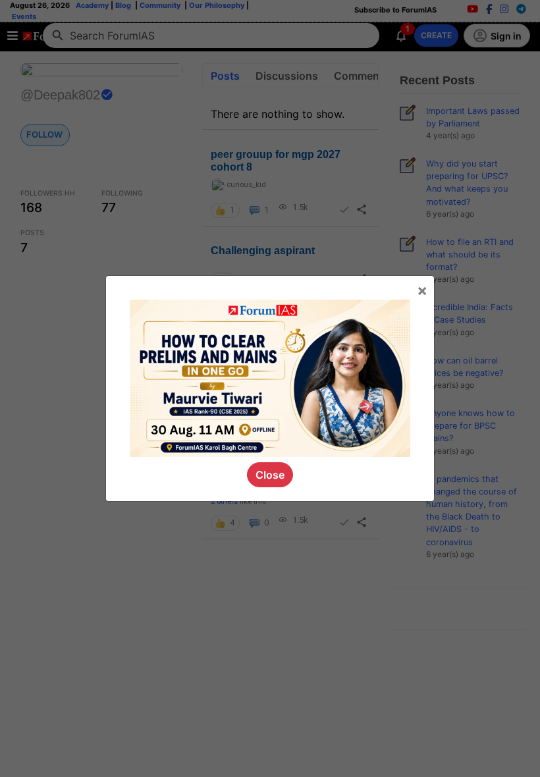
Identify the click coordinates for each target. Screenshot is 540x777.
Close (270, 474)
